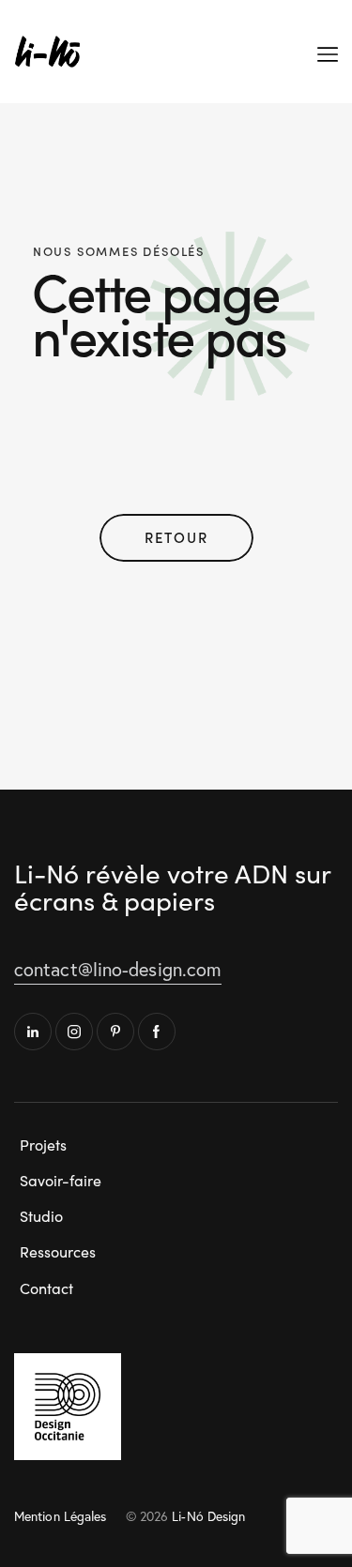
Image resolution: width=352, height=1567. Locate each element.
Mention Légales (60, 1516)
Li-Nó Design (208, 1516)
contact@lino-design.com (118, 969)
